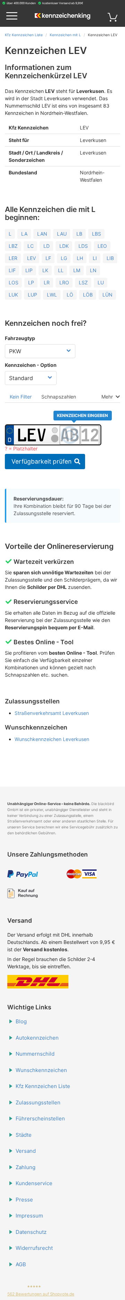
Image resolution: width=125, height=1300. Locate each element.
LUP (32, 295)
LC (30, 246)
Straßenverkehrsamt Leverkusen (52, 713)
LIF (12, 270)
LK (45, 270)
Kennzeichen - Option (31, 365)
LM (76, 270)
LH (80, 258)
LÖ (70, 295)
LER (13, 258)
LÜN (107, 295)
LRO (64, 282)
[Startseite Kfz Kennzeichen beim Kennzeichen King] (62, 16)
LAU (62, 234)
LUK (13, 295)
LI (95, 258)
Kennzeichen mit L (65, 35)
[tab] (20, 396)
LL (61, 270)
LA (24, 234)
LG (64, 258)
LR (47, 282)
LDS (83, 246)
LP (31, 282)
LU (101, 282)
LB (79, 234)
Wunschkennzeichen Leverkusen (52, 739)
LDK (64, 246)
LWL (52, 295)
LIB (110, 258)
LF (48, 258)
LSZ (83, 282)
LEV (31, 258)
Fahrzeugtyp (20, 338)
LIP (29, 270)
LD (46, 246)
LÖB (88, 295)
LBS (96, 234)
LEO (102, 246)
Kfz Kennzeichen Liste (24, 35)
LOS (13, 282)
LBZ (13, 246)
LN (93, 270)
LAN (42, 234)
